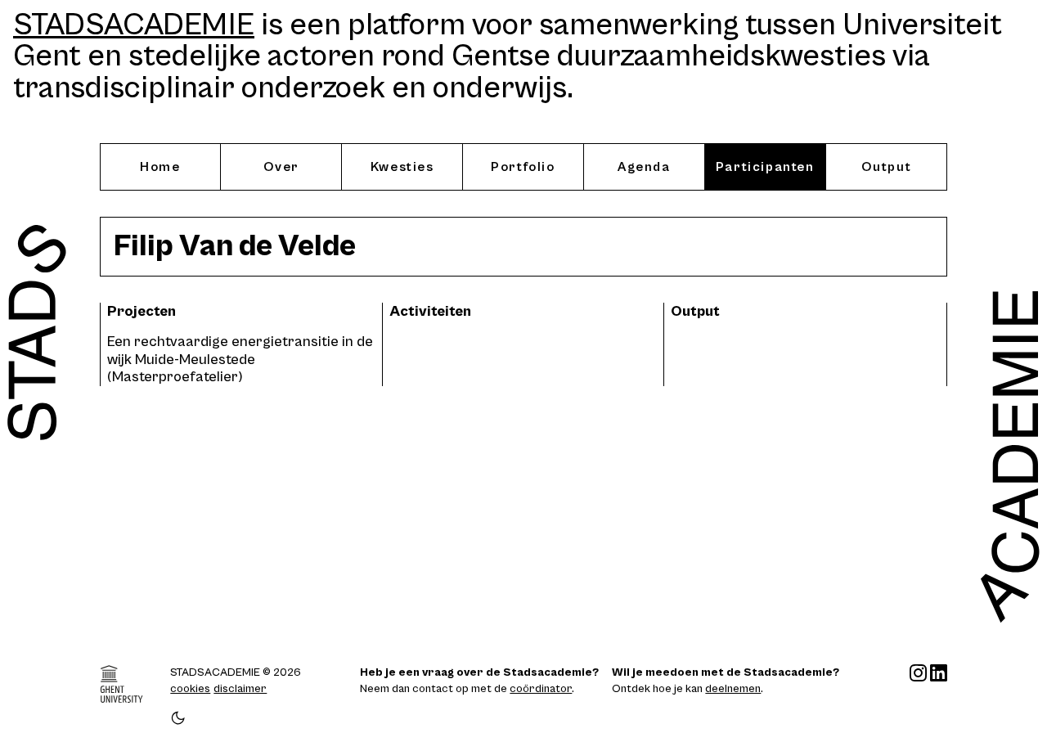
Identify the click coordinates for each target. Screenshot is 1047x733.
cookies (190, 688)
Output (886, 167)
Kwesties (402, 167)
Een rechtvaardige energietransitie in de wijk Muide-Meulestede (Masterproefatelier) (240, 359)
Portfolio (523, 167)
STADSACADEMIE (133, 25)
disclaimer (240, 688)
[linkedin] (938, 695)
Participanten (765, 167)
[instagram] (918, 695)
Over (281, 167)
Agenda (644, 167)
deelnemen (733, 688)
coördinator (541, 688)
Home (160, 167)
